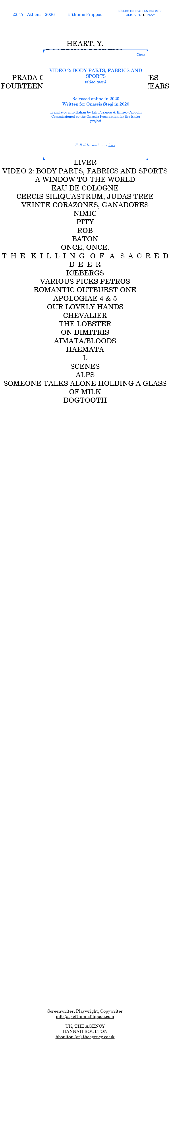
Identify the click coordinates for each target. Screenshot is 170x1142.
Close (141, 54)
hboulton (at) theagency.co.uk (85, 1036)
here (111, 145)
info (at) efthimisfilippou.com (85, 1016)
